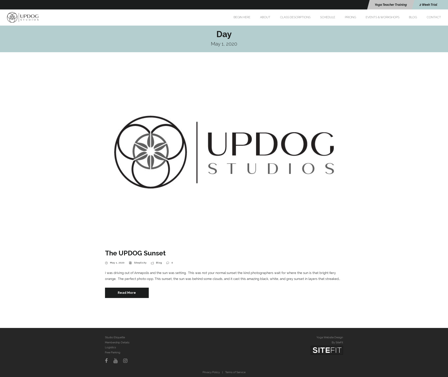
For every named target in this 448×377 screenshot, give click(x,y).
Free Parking (112, 352)
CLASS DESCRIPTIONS (295, 17)
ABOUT (265, 17)
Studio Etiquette (115, 337)
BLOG (413, 17)
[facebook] (106, 360)
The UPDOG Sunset (135, 253)
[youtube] (115, 360)
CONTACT (434, 17)
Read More (127, 292)
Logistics (110, 347)
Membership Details (117, 342)
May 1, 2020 (117, 262)
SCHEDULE (327, 17)
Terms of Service (235, 372)
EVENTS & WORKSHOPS (382, 17)
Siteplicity (140, 262)
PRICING (350, 17)
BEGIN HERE (242, 17)
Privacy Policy (211, 372)
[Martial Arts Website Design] (327, 350)
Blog (159, 262)
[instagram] (125, 360)
